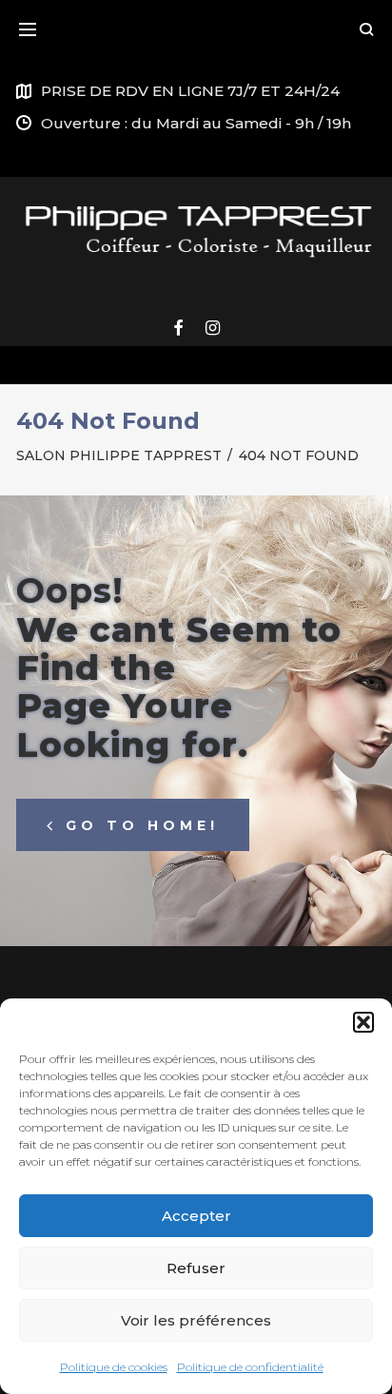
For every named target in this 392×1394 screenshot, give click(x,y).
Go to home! (142, 825)
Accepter (196, 1216)
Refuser (196, 1268)
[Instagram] (213, 328)
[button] (363, 1022)
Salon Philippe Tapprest (119, 455)
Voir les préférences (196, 1320)
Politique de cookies (113, 1367)
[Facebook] (178, 328)
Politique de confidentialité (250, 1367)
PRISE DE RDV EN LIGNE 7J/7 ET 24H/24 (190, 91)
